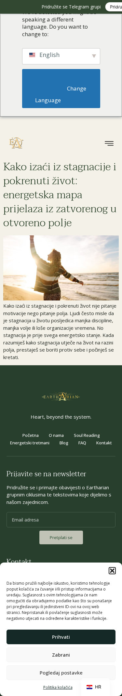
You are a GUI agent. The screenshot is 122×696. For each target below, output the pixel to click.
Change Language (61, 94)
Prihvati (61, 636)
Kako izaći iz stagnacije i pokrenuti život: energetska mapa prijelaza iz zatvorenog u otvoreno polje (59, 195)
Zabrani (61, 654)
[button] (112, 570)
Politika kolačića (58, 687)
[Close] (117, 5)
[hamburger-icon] (109, 144)
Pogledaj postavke (61, 672)
